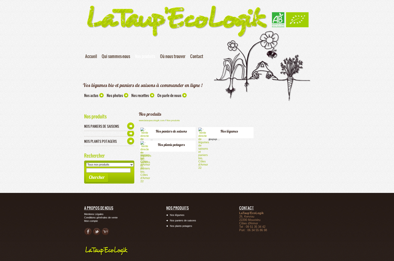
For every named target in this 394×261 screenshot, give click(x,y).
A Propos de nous (98, 207)
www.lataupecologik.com (151, 120)
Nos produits (145, 56)
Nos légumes (229, 131)
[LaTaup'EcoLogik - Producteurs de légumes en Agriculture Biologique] (290, 13)
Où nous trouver (172, 56)
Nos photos (115, 95)
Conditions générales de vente (101, 217)
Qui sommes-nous (116, 56)
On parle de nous (169, 95)
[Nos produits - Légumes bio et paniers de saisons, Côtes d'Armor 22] (108, 247)
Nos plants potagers (100, 141)
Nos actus (91, 95)
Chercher (97, 177)
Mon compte (91, 221)
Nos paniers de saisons (101, 126)
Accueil (91, 56)
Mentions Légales (94, 214)
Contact (196, 56)
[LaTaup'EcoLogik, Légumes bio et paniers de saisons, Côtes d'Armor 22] (177, 4)
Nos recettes (140, 95)
